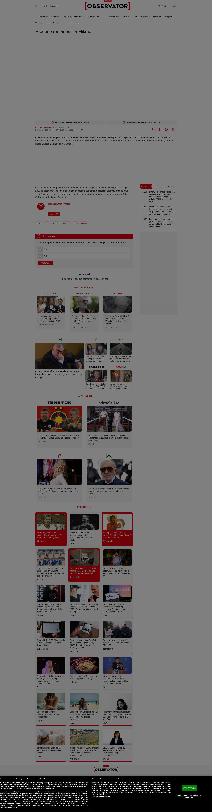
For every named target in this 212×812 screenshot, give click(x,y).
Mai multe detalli (47, 788)
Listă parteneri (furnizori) (101, 797)
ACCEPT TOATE (189, 788)
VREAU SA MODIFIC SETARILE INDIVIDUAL (189, 797)
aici (75, 799)
